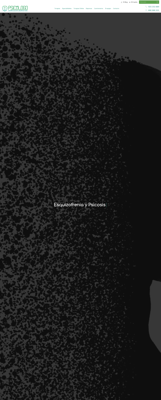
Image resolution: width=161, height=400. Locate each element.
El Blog (125, 2)
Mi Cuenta (134, 2)
